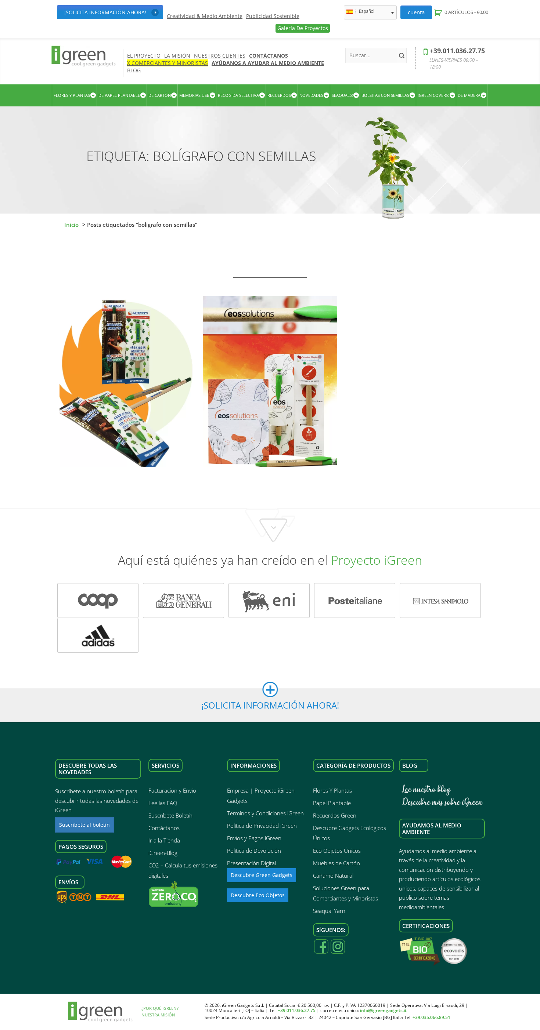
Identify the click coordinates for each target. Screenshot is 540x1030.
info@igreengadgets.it (383, 1010)
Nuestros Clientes (219, 55)
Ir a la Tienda (164, 840)
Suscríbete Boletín (170, 815)
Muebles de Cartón (336, 863)
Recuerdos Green (334, 815)
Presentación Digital (251, 863)
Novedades (311, 95)
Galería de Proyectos (302, 28)
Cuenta (416, 12)
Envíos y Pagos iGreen (254, 838)
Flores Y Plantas (332, 790)
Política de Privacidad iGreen (262, 825)
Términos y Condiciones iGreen (265, 813)
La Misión (177, 55)
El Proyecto (144, 55)
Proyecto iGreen (376, 560)
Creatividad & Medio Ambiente (204, 16)
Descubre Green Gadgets (261, 874)
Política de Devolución (254, 850)
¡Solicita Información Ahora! (105, 12)
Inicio (71, 224)
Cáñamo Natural (333, 875)
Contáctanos (268, 55)
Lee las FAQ (162, 803)
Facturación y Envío (172, 790)
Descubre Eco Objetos (258, 895)
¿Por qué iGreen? (160, 1008)
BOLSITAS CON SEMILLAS (385, 95)
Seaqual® (342, 95)
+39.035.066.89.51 (431, 1017)
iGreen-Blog (162, 852)
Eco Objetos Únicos (337, 850)
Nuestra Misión (158, 1015)
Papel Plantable (332, 803)
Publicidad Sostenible (272, 16)
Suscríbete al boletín (84, 824)
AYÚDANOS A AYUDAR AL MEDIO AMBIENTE (268, 62)
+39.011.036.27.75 (457, 50)
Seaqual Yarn (329, 910)
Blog (134, 70)
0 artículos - (465, 12)
